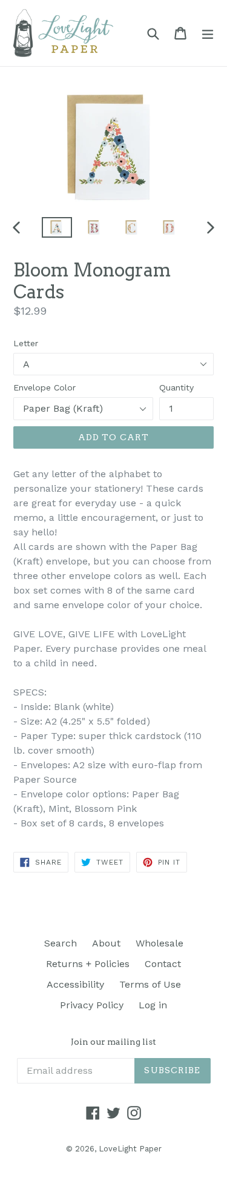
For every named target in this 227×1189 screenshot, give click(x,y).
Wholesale (159, 943)
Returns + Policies (88, 964)
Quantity (176, 387)
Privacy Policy (91, 1005)
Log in (153, 1005)
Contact (163, 964)
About (106, 943)
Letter (25, 343)
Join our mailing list (113, 1042)
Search (60, 943)
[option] (57, 227)
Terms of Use (150, 984)
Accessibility (75, 984)
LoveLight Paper (130, 1148)
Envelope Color (44, 387)
